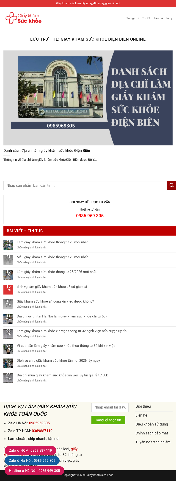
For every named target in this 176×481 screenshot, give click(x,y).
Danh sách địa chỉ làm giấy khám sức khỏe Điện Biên (46, 150)
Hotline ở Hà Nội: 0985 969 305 (34, 471)
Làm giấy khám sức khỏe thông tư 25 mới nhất (52, 242)
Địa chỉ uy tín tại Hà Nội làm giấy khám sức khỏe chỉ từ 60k (62, 316)
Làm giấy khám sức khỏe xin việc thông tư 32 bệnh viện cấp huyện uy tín (71, 331)
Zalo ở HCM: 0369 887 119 (30, 450)
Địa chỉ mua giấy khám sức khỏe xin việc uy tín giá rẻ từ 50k (62, 375)
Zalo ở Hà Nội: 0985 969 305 (32, 461)
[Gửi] (171, 185)
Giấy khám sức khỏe (100, 475)
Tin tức (146, 18)
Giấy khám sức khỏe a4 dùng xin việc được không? (55, 301)
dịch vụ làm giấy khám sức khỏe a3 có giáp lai (52, 287)
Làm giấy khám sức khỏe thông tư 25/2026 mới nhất (56, 272)
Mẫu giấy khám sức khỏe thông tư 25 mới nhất (52, 257)
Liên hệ (158, 18)
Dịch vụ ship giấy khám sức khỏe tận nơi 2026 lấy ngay (58, 361)
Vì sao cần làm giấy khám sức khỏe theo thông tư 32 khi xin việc (66, 346)
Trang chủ (132, 18)
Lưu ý (169, 18)
